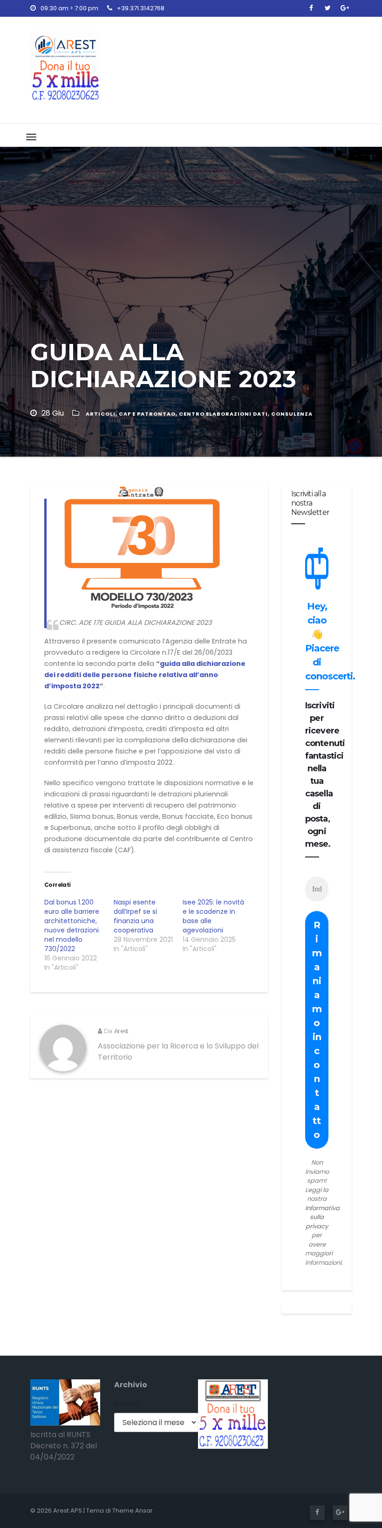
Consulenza (292, 414)
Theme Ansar (132, 1510)
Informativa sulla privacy (322, 1217)
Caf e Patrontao (147, 414)
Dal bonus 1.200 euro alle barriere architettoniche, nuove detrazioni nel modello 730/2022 (71, 925)
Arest (121, 1031)
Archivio (130, 1384)
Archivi (126, 1403)
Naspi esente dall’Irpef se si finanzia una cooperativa (135, 916)
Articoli (101, 414)
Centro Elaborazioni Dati (223, 414)
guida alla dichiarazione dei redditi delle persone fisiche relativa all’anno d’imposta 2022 (145, 675)
